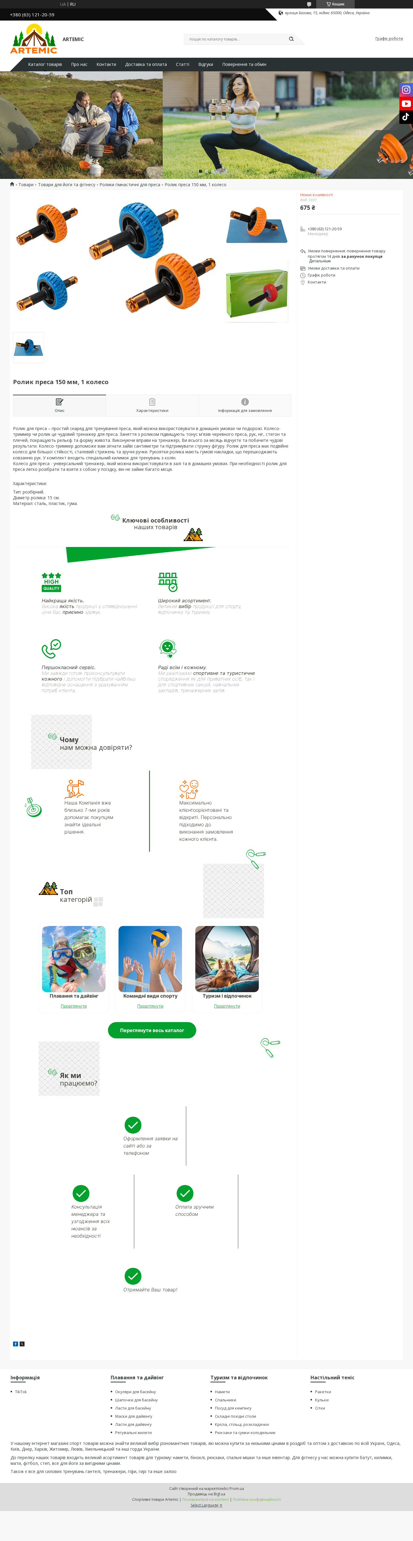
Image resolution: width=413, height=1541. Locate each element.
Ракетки (323, 1391)
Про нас (79, 64)
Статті (182, 64)
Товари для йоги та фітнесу (66, 184)
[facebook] (15, 1345)
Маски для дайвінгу (133, 1416)
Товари (26, 184)
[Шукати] (291, 39)
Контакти (106, 64)
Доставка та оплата (146, 64)
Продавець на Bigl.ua (206, 1494)
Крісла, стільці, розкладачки (242, 1424)
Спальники (225, 1400)
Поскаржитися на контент (205, 1499)
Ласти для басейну (133, 1408)
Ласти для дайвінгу (133, 1424)
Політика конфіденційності (257, 1499)
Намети (222, 1391)
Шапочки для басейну (136, 1400)
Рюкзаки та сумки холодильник (245, 1432)
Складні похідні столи (235, 1416)
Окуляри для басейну (135, 1391)
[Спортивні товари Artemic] (33, 39)
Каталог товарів (45, 64)
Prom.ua (236, 1488)
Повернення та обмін (244, 64)
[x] (22, 1345)
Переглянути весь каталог (152, 1030)
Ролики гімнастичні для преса (129, 184)
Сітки (320, 1408)
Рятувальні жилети (133, 1432)
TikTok (21, 1391)
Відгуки (205, 64)
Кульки (322, 1400)
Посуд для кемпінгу (233, 1408)
